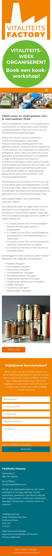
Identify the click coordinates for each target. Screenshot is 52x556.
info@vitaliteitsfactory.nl (23, 381)
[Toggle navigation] (46, 90)
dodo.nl (24, 549)
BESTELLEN (14, 349)
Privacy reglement (11, 537)
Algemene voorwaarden (14, 531)
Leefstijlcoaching (10, 514)
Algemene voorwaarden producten (20, 534)
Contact (6, 526)
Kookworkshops (10, 520)
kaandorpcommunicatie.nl (26, 552)
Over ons (6, 523)
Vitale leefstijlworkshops (14, 517)
